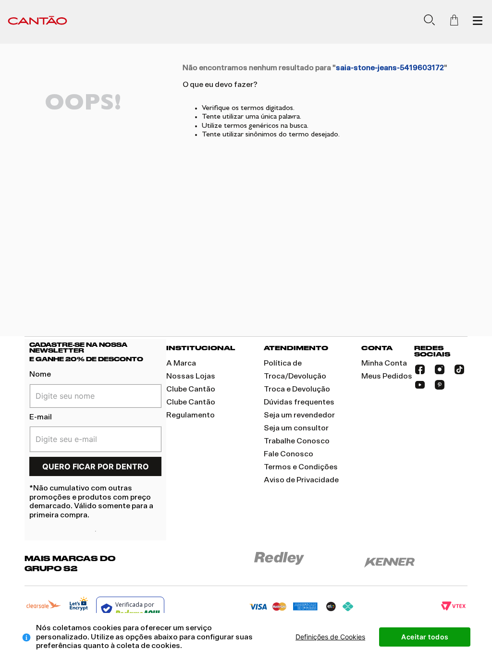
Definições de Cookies (330, 637)
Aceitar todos (425, 637)
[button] (429, 22)
